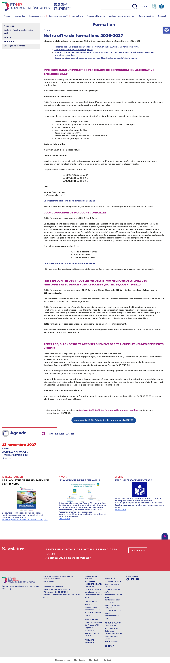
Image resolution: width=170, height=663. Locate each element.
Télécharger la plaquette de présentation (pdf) (25, 519)
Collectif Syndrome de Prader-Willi (19, 31)
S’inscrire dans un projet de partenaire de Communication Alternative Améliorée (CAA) (96, 47)
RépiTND (8, 37)
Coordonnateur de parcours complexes (73, 50)
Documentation (146, 16)
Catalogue (109, 631)
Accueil (7, 16)
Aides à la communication (122, 16)
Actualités (20, 16)
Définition (89, 587)
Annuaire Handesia (96, 16)
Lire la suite (64, 519)
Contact (162, 16)
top (164, 536)
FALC (161, 6)
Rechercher (135, 7)
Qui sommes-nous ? (58, 16)
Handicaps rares (36, 16)
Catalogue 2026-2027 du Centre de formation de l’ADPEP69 (103, 420)
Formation (9, 41)
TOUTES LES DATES (61, 433)
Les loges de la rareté (14, 46)
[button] (166, 30)
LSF (154, 6)
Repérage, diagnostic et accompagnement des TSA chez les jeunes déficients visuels (96, 58)
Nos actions (77, 16)
